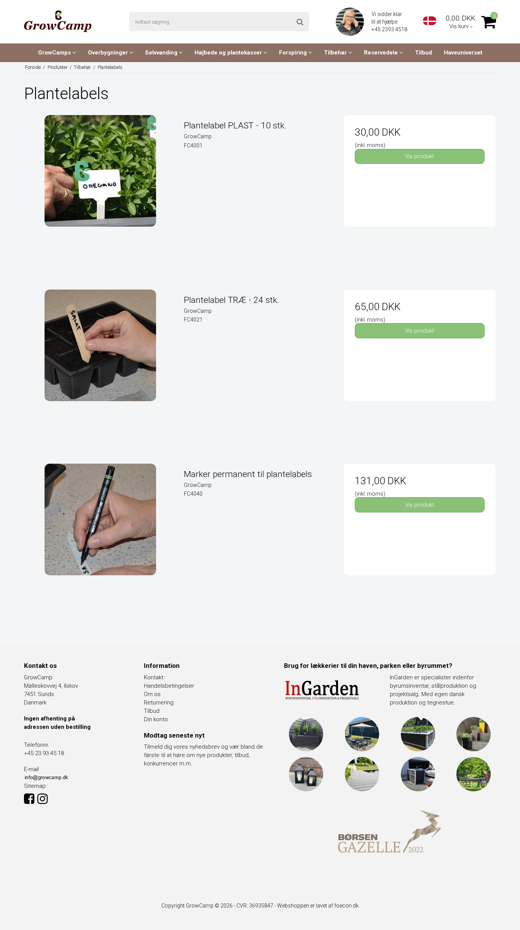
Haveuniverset (463, 52)
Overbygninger (108, 52)
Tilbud (423, 52)
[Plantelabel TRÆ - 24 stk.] (100, 366)
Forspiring (293, 52)
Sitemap (35, 786)
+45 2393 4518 (390, 29)
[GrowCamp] (57, 21)
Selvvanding (162, 52)
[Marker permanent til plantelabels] (100, 540)
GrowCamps (55, 52)
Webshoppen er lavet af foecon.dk (318, 906)
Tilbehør (336, 52)
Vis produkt (419, 156)
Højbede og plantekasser (229, 52)
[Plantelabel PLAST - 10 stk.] (100, 191)
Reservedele (381, 52)
